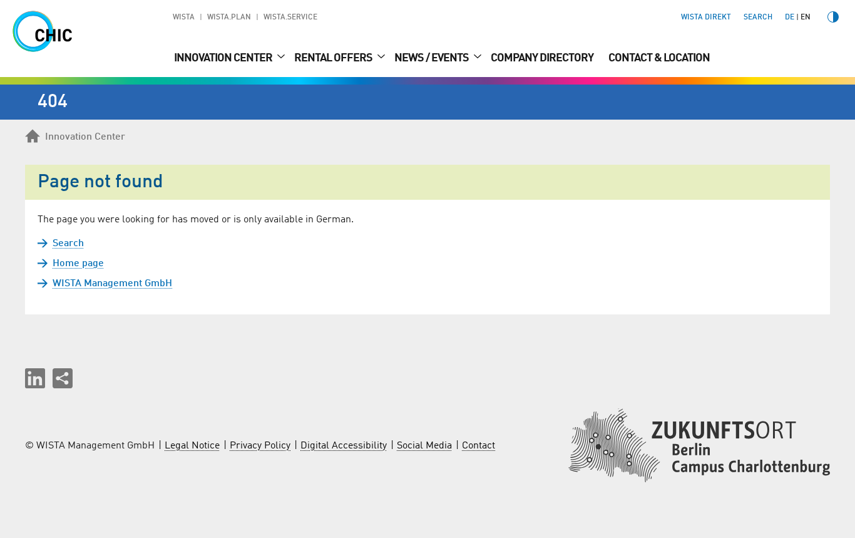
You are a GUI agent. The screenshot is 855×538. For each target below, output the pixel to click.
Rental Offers (334, 58)
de (789, 17)
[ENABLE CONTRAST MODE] (833, 17)
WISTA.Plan (229, 17)
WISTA (184, 17)
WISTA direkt (706, 17)
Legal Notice (192, 446)
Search (68, 244)
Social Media (424, 446)
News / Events (432, 58)
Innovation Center (224, 58)
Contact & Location (659, 58)
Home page (78, 264)
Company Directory (542, 58)
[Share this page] (62, 378)
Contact (478, 446)
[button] (35, 378)
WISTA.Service (290, 17)
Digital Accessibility (343, 446)
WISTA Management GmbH (112, 284)
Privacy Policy (260, 446)
